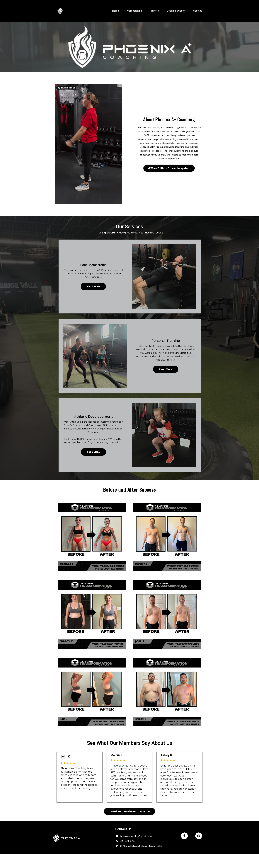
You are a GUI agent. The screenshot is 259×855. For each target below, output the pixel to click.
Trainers (154, 10)
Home (115, 10)
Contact (197, 10)
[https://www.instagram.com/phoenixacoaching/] (198, 835)
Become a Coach (176, 10)
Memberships (134, 10)
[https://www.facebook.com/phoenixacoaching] (184, 835)
